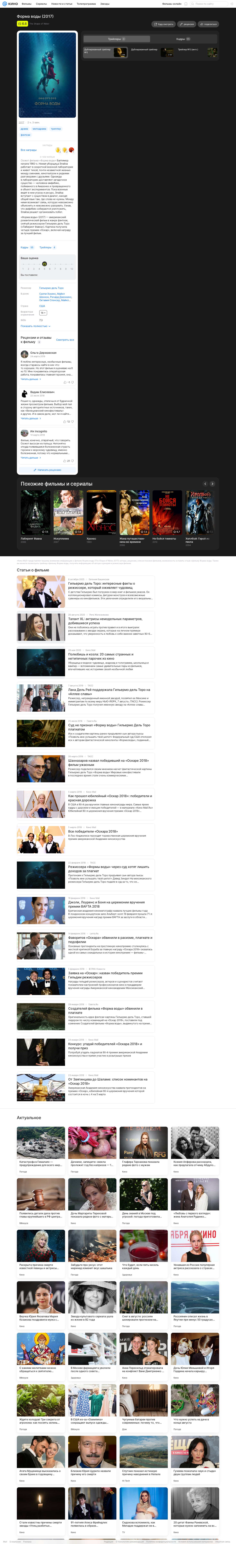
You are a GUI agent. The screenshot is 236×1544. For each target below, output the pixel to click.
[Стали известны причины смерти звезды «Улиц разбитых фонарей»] (41, 1511)
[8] (61, 268)
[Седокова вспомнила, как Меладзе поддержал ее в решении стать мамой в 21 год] (144, 1511)
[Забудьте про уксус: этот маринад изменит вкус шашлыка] (92, 1254)
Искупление (61, 538)
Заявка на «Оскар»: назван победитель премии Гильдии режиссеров (105, 975)
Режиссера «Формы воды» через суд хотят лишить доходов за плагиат (108, 869)
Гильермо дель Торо (51, 287)
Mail (5, 1541)
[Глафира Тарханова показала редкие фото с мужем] (144, 1151)
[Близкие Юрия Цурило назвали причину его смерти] (92, 1460)
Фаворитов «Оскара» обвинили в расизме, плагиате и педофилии (110, 940)
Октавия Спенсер (49, 300)
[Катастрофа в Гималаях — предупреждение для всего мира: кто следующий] (41, 1151)
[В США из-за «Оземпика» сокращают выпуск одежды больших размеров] (92, 1408)
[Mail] (5, 4)
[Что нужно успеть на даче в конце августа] (195, 1408)
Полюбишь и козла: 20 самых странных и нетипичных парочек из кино (100, 656)
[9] (66, 268)
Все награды (29, 150)
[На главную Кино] (12, 4)
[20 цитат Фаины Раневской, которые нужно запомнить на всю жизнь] (195, 1511)
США (42, 306)
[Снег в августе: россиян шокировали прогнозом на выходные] (144, 1305)
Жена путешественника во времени (132, 540)
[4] (40, 268)
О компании (15, 1541)
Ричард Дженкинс (60, 296)
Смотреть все (65, 339)
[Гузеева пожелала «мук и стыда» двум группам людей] (195, 1460)
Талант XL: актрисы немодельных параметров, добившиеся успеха (105, 621)
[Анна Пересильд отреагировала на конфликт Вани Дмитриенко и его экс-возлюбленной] (144, 1357)
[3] (34, 268)
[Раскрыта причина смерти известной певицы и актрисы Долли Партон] (41, 1254)
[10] (71, 268)
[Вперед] (212, 484)
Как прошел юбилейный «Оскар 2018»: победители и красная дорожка (110, 798)
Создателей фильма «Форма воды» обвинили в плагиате (105, 1011)
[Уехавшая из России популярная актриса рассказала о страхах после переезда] (195, 1254)
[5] (45, 268)
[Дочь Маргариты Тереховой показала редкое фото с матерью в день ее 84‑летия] (92, 1202)
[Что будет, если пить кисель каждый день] (144, 1254)
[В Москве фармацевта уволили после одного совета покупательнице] (92, 1357)
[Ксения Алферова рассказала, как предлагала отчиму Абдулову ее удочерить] (195, 1151)
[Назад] (205, 484)
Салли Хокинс (47, 293)
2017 (21, 122)
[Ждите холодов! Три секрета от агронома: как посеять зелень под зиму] (41, 1408)
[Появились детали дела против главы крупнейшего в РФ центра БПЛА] (41, 1202)
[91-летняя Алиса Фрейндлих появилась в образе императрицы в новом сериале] (92, 1511)
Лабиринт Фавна (31, 538)
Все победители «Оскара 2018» (93, 831)
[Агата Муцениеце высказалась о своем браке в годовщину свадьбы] (41, 1460)
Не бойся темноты (164, 538)
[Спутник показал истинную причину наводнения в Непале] (144, 1460)
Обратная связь (222, 1541)
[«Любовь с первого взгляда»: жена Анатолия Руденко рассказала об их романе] (195, 1202)
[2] (29, 268)
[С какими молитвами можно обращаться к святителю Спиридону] (41, 1357)
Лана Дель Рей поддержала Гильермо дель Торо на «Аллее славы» (109, 692)
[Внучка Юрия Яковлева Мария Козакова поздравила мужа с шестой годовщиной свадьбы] (41, 1305)
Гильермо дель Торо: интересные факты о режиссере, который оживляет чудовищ (101, 586)
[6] (50, 268)
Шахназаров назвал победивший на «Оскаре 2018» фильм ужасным (108, 763)
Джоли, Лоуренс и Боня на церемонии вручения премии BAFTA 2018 (106, 904)
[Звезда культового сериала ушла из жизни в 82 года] (92, 1305)
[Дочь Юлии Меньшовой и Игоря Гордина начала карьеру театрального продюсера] (195, 1357)
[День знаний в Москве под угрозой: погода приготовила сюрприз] (144, 1202)
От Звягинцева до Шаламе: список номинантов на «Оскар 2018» (107, 1081)
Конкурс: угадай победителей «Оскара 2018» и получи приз (105, 1046)
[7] (55, 268)
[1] (23, 268)
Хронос (91, 538)
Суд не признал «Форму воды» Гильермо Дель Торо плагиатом (109, 727)
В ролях (25, 293)
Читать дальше (29, 379)
